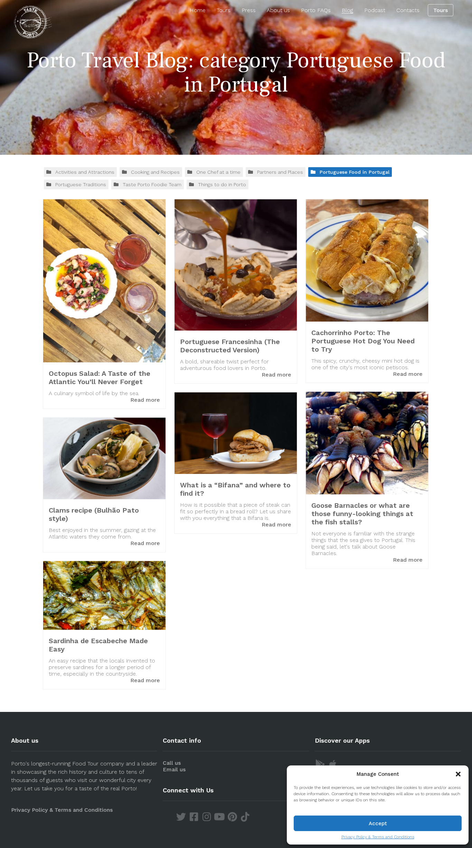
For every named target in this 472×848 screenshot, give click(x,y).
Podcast (374, 10)
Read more (145, 400)
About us (278, 10)
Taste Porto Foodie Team (152, 184)
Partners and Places (280, 172)
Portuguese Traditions (80, 184)
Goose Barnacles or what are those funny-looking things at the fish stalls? (362, 513)
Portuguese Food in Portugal (354, 172)
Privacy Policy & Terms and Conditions (377, 837)
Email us (174, 769)
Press (249, 10)
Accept (378, 823)
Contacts (407, 10)
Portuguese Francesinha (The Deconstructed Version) (230, 345)
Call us (172, 763)
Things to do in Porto (222, 184)
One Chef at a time (218, 172)
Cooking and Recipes (155, 172)
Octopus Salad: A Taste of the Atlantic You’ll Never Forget (99, 377)
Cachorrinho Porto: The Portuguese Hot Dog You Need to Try (363, 340)
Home (198, 10)
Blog (347, 10)
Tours (223, 10)
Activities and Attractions (84, 172)
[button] (458, 774)
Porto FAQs (316, 10)
